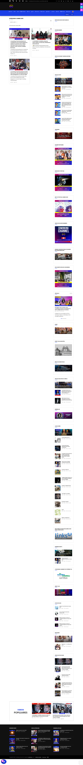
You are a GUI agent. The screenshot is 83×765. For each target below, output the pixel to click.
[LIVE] (68, 1)
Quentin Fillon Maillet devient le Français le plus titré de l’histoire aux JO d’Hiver (67, 119)
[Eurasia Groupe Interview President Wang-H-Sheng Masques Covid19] (34, 733)
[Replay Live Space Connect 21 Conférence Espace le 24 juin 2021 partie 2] (56, 625)
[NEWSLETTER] (23, 1)
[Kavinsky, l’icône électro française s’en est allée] (12, 741)
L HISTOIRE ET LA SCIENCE (66, 493)
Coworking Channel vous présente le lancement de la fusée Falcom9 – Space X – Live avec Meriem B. (67, 391)
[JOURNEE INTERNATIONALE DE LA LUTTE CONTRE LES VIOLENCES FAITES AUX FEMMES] (58, 480)
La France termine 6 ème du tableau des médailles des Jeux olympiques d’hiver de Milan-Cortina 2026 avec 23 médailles (66, 104)
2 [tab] (62, 318)
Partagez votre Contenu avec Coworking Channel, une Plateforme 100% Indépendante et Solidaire (63, 308)
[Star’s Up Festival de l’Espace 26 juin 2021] (63, 553)
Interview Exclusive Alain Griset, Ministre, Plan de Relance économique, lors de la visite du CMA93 (67, 668)
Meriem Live (59, 416)
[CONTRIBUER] (16, 1)
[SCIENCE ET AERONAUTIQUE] (58, 488)
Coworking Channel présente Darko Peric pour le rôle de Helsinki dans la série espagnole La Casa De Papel (19, 73)
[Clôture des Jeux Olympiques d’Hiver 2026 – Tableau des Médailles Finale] (58, 113)
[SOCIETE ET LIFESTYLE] (58, 472)
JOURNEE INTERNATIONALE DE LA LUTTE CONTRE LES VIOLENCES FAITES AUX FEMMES (67, 478)
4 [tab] (64, 318)
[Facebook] (57, 1)
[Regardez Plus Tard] (70, 1)
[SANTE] (58, 512)
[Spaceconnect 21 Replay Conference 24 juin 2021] (58, 464)
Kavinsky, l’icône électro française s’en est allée (22, 739)
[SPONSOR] (19, 1)
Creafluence (30, 757)
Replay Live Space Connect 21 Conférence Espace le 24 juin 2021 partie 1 (65, 618)
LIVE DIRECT (59, 593)
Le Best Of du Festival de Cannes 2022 (65, 607)
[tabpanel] (63, 306)
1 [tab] (61, 318)
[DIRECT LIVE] (10, 1)
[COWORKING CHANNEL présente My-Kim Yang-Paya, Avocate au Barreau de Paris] (34, 741)
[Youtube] (63, 1)
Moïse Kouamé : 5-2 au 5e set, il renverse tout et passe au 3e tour (67, 87)
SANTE (63, 509)
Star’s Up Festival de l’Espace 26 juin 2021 (65, 553)
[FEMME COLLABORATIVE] (58, 520)
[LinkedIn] (61, 1)
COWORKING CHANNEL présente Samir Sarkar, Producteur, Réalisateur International (41, 42)
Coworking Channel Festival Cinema (64, 136)
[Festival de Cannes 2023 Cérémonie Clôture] (58, 677)
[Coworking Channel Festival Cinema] (63, 135)
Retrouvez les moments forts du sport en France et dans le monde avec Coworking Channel (67, 96)
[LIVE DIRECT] (63, 592)
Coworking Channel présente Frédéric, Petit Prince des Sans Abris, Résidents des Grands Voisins (67, 684)
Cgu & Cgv (44, 757)
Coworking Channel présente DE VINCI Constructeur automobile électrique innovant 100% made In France (67, 455)
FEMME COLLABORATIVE (65, 517)
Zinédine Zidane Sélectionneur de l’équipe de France (22, 747)
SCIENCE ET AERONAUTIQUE (66, 485)
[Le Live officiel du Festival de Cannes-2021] (56, 613)
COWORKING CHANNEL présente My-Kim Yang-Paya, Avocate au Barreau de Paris (44, 739)
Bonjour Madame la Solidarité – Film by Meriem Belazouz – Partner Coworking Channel (67, 691)
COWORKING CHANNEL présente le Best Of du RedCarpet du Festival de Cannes (41, 716)
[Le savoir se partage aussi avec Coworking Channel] (56, 749)
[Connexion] (72, 1)
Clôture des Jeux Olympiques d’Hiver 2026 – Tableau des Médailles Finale (67, 111)
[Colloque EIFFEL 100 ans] (58, 440)
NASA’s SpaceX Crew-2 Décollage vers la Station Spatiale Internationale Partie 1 (67, 399)
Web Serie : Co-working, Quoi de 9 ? (67, 645)
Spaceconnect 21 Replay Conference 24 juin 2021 (66, 462)
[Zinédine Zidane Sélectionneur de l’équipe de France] (12, 749)
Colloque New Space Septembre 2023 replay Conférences (69, 369)
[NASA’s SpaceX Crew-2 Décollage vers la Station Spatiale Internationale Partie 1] (58, 401)
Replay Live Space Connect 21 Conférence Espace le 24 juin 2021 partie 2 (65, 624)
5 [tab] (65, 318)
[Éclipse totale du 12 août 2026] (12, 733)
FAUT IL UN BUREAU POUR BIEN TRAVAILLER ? (65, 433)
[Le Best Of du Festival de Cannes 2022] (56, 607)
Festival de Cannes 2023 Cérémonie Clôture (66, 675)
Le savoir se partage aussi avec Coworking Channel (65, 747)
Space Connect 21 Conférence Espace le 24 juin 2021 (67, 559)
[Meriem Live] (63, 415)
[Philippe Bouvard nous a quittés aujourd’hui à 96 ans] (56, 741)
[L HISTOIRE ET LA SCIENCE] (58, 496)
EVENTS (58, 331)
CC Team (59, 83)
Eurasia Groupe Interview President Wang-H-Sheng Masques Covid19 (44, 731)
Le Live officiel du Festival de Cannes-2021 (64, 612)
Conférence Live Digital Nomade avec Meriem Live (37, 1)
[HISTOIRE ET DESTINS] (58, 504)
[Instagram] (66, 1)
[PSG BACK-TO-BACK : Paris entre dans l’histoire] (63, 81)
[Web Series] (63, 639)
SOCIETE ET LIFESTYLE (65, 469)
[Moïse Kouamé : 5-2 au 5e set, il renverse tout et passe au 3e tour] (58, 89)
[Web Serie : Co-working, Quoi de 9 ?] (58, 647)
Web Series (59, 639)
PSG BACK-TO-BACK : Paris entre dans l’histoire (66, 81)
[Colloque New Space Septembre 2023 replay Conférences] (63, 368)
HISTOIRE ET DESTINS (65, 501)
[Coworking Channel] (11, 6)
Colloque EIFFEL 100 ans (66, 437)
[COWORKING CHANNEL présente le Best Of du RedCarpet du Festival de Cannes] (63, 661)
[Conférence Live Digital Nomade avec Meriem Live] (56, 733)
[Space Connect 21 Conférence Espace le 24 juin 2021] (58, 561)
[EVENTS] (63, 330)
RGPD (48, 757)
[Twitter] (59, 1)
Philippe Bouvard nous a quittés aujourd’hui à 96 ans (65, 739)
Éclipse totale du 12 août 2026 (21, 730)
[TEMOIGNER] (13, 1)
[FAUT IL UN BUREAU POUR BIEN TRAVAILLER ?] (63, 432)
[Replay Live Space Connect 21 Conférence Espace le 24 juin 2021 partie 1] (56, 619)
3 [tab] (63, 318)
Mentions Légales (38, 757)
